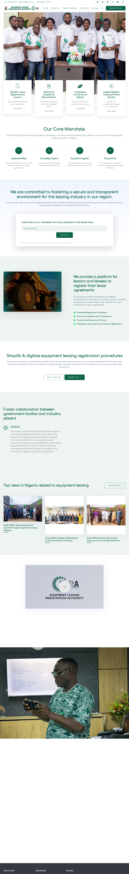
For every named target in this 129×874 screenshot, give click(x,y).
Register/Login (115, 8)
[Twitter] (102, 2)
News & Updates (70, 8)
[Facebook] (97, 2)
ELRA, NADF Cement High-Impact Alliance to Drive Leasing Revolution (103, 539)
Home (45, 8)
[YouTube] (117, 2)
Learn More (17, 108)
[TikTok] (122, 2)
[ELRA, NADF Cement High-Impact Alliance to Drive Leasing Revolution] (106, 515)
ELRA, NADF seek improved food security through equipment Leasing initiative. (21, 527)
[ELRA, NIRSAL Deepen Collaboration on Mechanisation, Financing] (64, 515)
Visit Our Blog (114, 485)
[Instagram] (112, 2)
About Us (55, 8)
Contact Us (84, 8)
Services (95, 8)
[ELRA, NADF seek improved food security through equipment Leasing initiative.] (23, 509)
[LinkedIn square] (107, 2)
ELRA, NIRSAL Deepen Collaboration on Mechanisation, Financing (61, 539)
